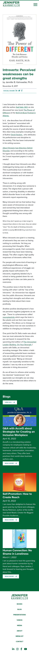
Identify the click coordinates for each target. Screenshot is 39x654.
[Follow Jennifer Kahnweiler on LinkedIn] (13, 649)
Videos (19, 620)
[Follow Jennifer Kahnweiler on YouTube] (25, 649)
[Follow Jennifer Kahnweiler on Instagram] (17, 649)
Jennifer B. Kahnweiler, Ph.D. (19, 82)
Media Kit (19, 636)
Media (19, 625)
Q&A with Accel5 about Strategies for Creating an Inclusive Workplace (19, 432)
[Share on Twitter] (19, 90)
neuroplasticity (9, 317)
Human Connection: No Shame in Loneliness (17, 552)
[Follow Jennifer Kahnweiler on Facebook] (21, 649)
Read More (9, 463)
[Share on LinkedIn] (17, 90)
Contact (19, 641)
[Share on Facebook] (21, 90)
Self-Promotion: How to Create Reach (17, 495)
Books (19, 604)
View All (8, 402)
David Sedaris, (17, 135)
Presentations (19, 614)
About (19, 631)
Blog (19, 609)
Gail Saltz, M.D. (22, 107)
